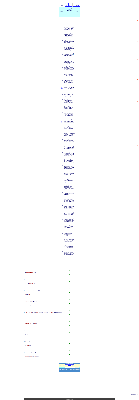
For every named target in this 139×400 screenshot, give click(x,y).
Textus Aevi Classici (66, 366)
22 (24, 341)
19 (24, 330)
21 (73, 180)
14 (24, 312)
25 (24, 352)
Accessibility (69, 398)
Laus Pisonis (69, 9)
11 (24, 301)
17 (24, 323)
